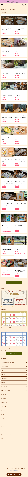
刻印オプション (4, 438)
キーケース (3, 394)
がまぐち (3, 374)
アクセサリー (4, 418)
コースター (3, 410)
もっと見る (14, 282)
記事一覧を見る (14, 353)
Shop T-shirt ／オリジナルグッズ (8, 462)
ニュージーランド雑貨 (6, 454)
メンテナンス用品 (5, 450)
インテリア (3, 442)
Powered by (12, 470)
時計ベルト (3, 422)
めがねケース (4, 402)
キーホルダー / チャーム (6, 398)
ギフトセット (4, 458)
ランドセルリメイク (5, 446)
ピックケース (4, 430)
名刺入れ (3, 382)
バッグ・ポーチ (4, 366)
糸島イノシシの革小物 (6, 434)
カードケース (4, 386)
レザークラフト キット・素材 (7, 362)
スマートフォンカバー (6, 390)
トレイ (2, 414)
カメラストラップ (5, 426)
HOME (2, 9)
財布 (2, 370)
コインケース (4, 378)
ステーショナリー (5, 406)
